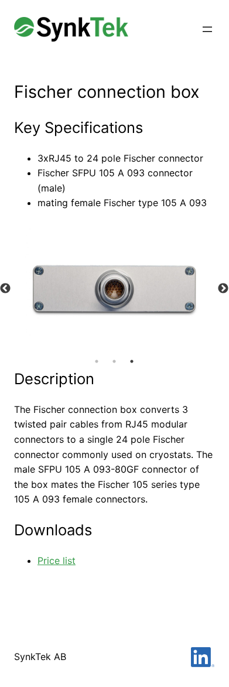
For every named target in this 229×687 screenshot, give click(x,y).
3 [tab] (132, 361)
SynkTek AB (40, 656)
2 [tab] (114, 361)
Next (223, 289)
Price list (56, 560)
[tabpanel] (114, 289)
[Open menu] (207, 29)
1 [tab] (96, 361)
